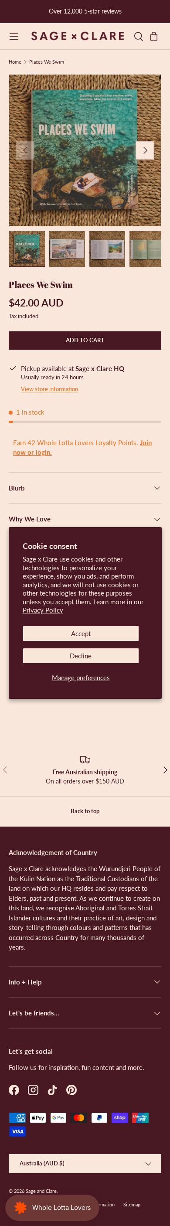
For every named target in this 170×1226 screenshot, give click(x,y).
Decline (81, 656)
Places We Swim (46, 61)
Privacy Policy (43, 610)
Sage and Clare (41, 1191)
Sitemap (131, 1204)
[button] (156, 36)
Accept (81, 633)
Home (15, 61)
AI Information (100, 1204)
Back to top (85, 810)
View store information (49, 388)
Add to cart (85, 340)
